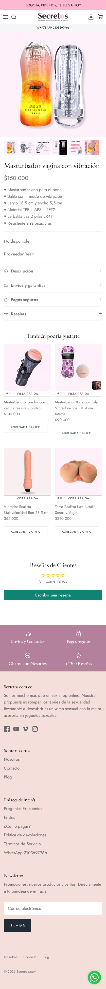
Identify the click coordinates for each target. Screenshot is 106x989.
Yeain (30, 254)
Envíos (9, 817)
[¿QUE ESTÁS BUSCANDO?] (16, 17)
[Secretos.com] (53, 17)
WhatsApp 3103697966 (25, 853)
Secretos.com (26, 971)
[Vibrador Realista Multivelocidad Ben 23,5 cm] (27, 471)
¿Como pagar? (17, 826)
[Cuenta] (89, 17)
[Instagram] (35, 729)
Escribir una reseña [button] (53, 595)
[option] (53, 84)
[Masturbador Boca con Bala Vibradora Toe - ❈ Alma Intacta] (78, 367)
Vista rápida (27, 394)
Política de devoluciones (25, 835)
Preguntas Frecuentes (23, 808)
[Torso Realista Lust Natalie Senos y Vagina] (78, 471)
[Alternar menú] (5, 17)
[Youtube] (16, 729)
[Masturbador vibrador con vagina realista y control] (27, 367)
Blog (8, 777)
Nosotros (12, 759)
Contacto (11, 768)
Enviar (17, 925)
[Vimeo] (25, 729)
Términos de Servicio (22, 844)
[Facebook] (7, 729)
